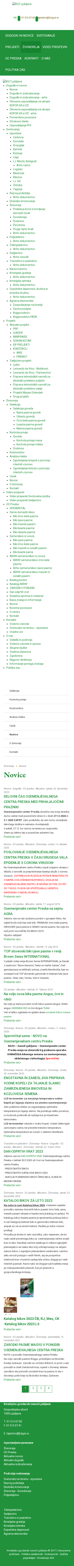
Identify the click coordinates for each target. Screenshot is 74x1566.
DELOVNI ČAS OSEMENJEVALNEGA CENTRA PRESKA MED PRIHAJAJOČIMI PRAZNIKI (34, 801)
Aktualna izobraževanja (18, 1464)
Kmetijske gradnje (14, 1521)
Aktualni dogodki (14, 1460)
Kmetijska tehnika (14, 1525)
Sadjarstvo (10, 1513)
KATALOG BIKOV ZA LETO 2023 (28, 1201)
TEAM (46, 1008)
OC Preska (10, 1452)
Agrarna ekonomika (16, 1533)
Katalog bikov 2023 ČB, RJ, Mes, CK (31, 1319)
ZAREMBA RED (19, 1008)
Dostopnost (51, 1554)
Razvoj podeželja (14, 1483)
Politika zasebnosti (32, 1554)
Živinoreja (41, 844)
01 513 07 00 (28, 17)
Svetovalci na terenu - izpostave (23, 1479)
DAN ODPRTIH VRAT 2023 (23, 1151)
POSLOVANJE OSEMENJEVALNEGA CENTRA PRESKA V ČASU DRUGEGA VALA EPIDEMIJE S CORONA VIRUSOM (36, 857)
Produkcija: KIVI (45, 1558)
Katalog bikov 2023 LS (22, 1324)
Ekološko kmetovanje (16, 1487)
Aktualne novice (14, 1456)
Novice (7, 788)
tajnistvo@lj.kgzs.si (48, 17)
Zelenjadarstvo (13, 1509)
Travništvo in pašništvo (16, 1143)
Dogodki (17, 788)
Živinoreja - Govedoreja (17, 1491)
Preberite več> (12, 836)
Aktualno (40, 788)
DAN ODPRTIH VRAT (31, 1156)
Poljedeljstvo (11, 1494)
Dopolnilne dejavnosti (16, 1529)
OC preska (28, 788)
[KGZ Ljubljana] (21, 3)
